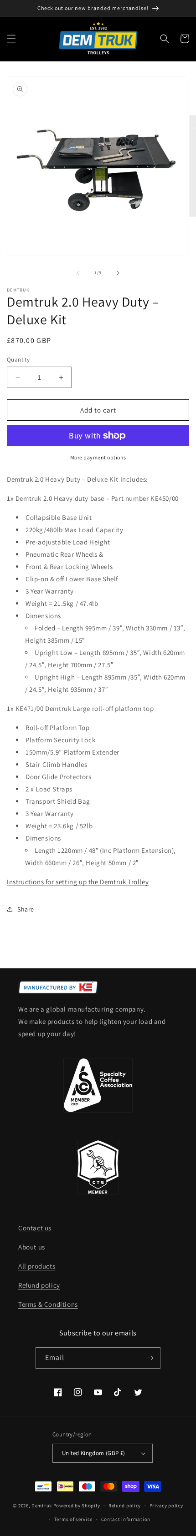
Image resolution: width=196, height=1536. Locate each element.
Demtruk (41, 1505)
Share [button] (25, 909)
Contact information (125, 1519)
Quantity (18, 359)
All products (36, 1266)
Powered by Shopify (76, 1505)
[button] (11, 39)
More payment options (98, 457)
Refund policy (39, 1285)
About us (31, 1247)
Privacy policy (166, 1505)
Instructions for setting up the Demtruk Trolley (78, 881)
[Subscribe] (150, 1358)
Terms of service (73, 1519)
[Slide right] (118, 273)
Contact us (35, 1228)
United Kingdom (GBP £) (93, 1453)
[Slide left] (78, 273)
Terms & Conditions (48, 1304)
